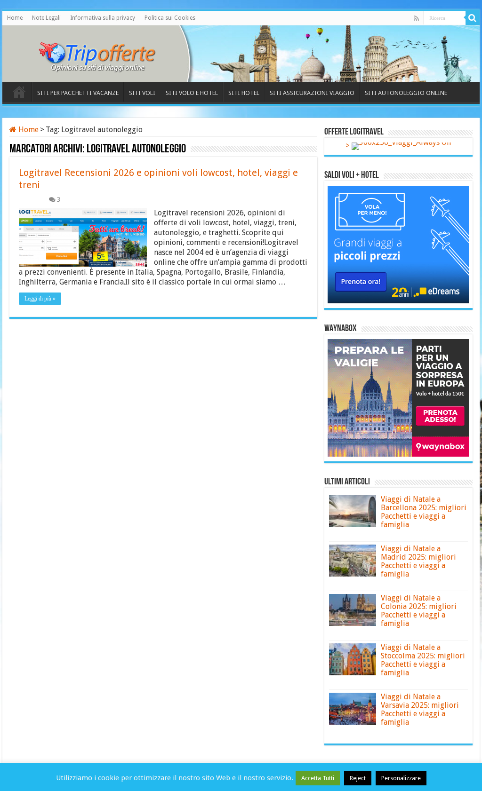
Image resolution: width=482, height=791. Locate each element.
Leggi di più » (40, 298)
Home (15, 18)
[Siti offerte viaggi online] (103, 51)
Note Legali (46, 18)
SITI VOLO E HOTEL (192, 92)
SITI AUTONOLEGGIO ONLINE (406, 92)
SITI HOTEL (243, 92)
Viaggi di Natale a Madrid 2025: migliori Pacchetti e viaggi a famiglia (418, 561)
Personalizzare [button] (401, 778)
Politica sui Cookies (170, 18)
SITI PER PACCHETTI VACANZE (78, 92)
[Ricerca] (473, 18)
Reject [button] (358, 778)
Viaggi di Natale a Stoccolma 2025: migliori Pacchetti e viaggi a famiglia (423, 660)
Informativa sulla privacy (102, 18)
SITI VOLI (142, 92)
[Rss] (416, 18)
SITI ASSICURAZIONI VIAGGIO (312, 92)
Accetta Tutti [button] (317, 778)
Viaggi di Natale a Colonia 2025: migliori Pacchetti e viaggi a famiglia (419, 610)
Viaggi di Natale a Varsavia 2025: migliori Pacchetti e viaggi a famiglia (420, 709)
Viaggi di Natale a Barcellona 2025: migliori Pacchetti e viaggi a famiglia (423, 512)
